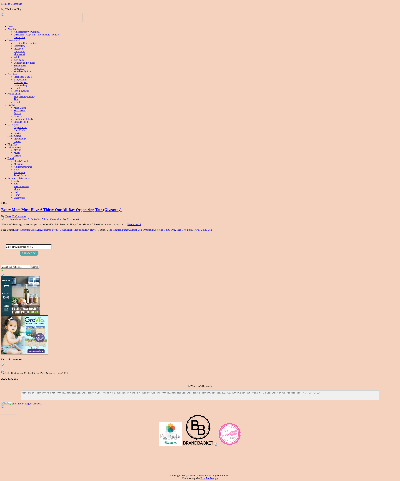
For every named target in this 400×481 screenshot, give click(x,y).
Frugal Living (14, 93)
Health (17, 88)
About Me (13, 29)
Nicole (8, 216)
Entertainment (14, 147)
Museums (18, 164)
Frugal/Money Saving (24, 96)
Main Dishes (20, 107)
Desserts (18, 116)
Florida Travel (21, 161)
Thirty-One (169, 229)
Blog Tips (12, 144)
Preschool (18, 48)
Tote (178, 229)
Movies (17, 150)
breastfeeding (20, 85)
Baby (16, 180)
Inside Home (20, 138)
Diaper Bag (136, 229)
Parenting (12, 74)
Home (11, 26)
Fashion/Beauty (21, 186)
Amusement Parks (23, 166)
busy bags (19, 60)
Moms (17, 189)
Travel (11, 158)
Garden (17, 141)
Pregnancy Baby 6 (23, 76)
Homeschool (14, 40)
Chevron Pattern (121, 229)
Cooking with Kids (23, 119)
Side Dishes (19, 110)
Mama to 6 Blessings (11, 3)
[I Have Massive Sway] (9, 403)
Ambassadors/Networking (27, 31)
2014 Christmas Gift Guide (27, 229)
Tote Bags (187, 229)
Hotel (16, 169)
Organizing (148, 229)
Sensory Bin (20, 65)
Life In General (21, 91)
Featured (46, 229)
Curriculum (19, 51)
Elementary (19, 46)
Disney (17, 155)
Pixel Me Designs (209, 478)
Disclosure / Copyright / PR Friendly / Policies (37, 34)
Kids (16, 183)
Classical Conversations (25, 43)
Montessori (19, 54)
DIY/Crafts (13, 124)
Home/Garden (15, 136)
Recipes (11, 105)
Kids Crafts (19, 130)
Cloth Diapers (21, 82)
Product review (81, 229)
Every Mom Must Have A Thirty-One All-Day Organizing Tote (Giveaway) (61, 210)
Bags (109, 229)
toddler (17, 57)
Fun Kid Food (21, 121)
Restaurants (19, 172)
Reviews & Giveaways (19, 178)
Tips (16, 99)
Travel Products (21, 175)
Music (17, 152)
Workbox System (22, 71)
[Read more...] (134, 224)
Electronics (19, 197)
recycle (17, 102)
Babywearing (20, 79)
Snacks (17, 113)
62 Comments (19, 216)
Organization (20, 127)
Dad (16, 192)
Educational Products (24, 62)
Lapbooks (19, 68)
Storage (159, 229)
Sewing (17, 133)
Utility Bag (206, 229)
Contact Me (19, 37)
